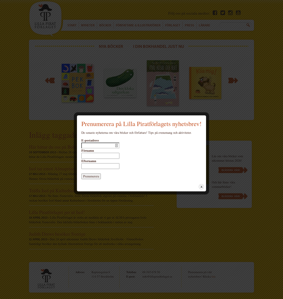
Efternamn (88, 161)
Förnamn (87, 150)
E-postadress (90, 140)
